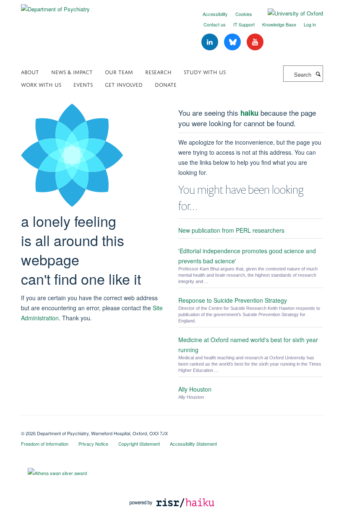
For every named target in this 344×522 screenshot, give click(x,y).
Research (158, 71)
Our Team (119, 71)
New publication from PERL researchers (231, 230)
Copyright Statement (139, 443)
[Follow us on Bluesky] (233, 42)
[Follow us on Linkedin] (210, 42)
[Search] (318, 73)
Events (83, 84)
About (30, 71)
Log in (310, 24)
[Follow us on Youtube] (255, 42)
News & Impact (72, 71)
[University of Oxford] (289, 13)
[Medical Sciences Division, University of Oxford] (172, 426)
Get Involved (124, 84)
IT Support (244, 24)
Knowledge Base (279, 24)
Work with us (41, 84)
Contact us (214, 24)
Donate (166, 84)
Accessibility (215, 13)
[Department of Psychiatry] (55, 6)
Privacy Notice (93, 443)
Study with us (205, 71)
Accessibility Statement (193, 443)
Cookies (243, 13)
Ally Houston (194, 389)
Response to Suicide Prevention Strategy (232, 300)
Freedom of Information (44, 443)
